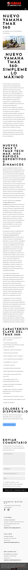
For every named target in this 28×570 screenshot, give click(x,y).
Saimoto (7, 31)
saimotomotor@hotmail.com (11, 542)
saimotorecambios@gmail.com (12, 560)
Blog (19, 31)
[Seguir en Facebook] (4, 510)
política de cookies (19, 566)
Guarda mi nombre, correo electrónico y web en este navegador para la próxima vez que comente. (13, 484)
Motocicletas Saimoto (9, 424)
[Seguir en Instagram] (8, 510)
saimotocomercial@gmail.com (12, 527)
